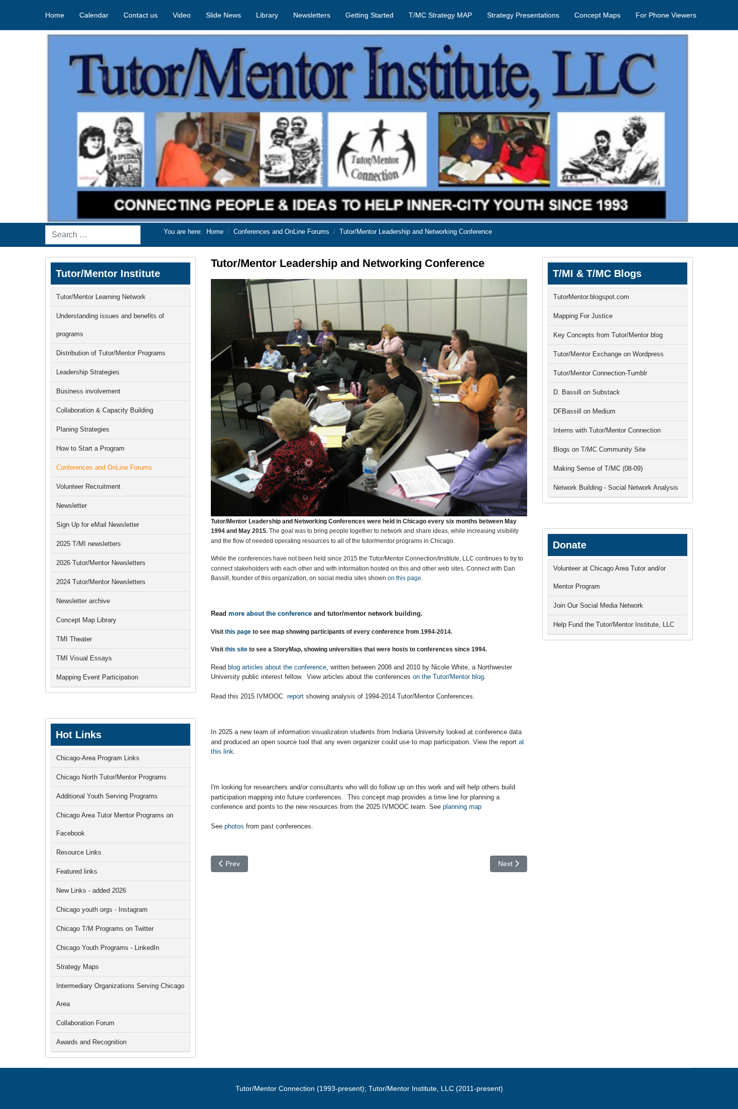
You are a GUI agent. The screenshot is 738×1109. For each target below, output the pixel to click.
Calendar (93, 15)
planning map (461, 806)
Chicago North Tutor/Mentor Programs (111, 777)
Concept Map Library (86, 620)
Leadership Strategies (87, 372)
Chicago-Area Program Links (98, 758)
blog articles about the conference (277, 667)
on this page (404, 578)
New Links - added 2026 (91, 890)
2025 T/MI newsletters (88, 543)
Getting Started (369, 15)
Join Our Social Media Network (598, 605)
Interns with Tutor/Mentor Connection (607, 430)
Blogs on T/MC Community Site (599, 449)
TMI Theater (74, 639)
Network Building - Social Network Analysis (615, 487)
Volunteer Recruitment (88, 486)
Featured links (76, 871)
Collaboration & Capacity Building (104, 410)
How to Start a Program (90, 448)
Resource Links (78, 852)
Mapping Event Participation (97, 677)
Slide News (223, 15)
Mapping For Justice (582, 316)
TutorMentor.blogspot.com (591, 297)
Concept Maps (597, 15)
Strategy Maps (77, 967)
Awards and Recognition (91, 1042)
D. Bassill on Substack (586, 392)
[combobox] (93, 234)
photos (234, 826)
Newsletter (71, 505)
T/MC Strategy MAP (440, 15)
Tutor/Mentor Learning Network (101, 297)
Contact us (141, 15)
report (295, 696)
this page (238, 631)
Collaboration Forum (85, 1023)
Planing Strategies (82, 429)
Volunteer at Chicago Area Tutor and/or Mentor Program (609, 577)
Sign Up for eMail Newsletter (97, 524)
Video (182, 15)
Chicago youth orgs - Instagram (102, 909)
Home (54, 15)
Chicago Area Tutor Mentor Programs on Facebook (114, 824)
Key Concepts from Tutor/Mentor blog (608, 335)
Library (267, 15)
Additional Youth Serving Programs (107, 796)
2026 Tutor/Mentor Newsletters (101, 563)
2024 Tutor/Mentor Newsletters (101, 582)
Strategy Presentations (523, 15)
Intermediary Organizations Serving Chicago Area (120, 995)
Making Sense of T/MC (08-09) (598, 468)
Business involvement (88, 391)
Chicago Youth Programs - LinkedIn (107, 947)
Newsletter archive (83, 601)
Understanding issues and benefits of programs (110, 325)
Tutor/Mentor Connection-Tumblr (600, 373)
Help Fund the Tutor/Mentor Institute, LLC (613, 624)
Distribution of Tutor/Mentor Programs (111, 353)
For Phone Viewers (666, 15)
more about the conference (270, 613)
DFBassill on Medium (584, 411)
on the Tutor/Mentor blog (448, 676)
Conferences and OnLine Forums (104, 467)
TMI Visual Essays (84, 658)
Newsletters (311, 15)
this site (236, 649)
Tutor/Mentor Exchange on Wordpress (608, 354)
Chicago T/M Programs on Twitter (105, 928)
